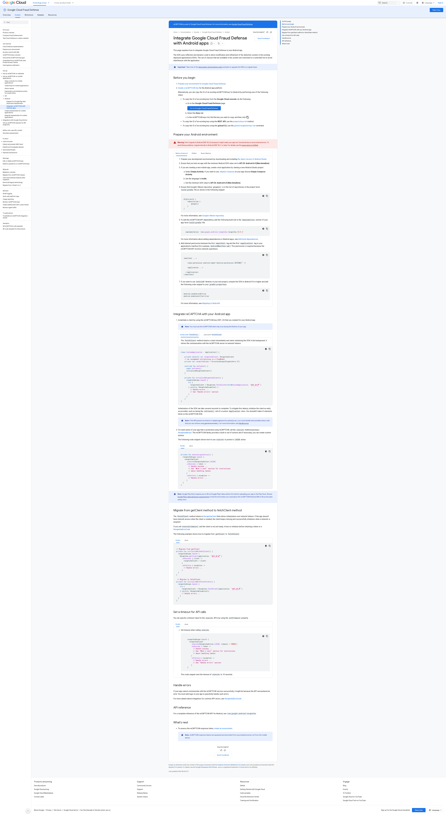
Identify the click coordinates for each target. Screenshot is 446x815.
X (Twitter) (347, 793)
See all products (40, 786)
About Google (39, 810)
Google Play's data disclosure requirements (193, 497)
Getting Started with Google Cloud (252, 789)
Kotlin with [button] (189, 335)
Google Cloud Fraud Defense (23, 9)
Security (196, 32)
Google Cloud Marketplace (43, 793)
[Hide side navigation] (28, 810)
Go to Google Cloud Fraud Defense (204, 108)
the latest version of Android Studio (252, 159)
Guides (18, 15)
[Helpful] (267, 32)
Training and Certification (249, 800)
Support (140, 789)
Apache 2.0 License (175, 767)
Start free (436, 10)
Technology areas (40, 3)
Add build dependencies (248, 239)
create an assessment (223, 728)
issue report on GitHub (250, 145)
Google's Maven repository (213, 216)
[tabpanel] (223, 231)
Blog (344, 786)
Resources (52, 15)
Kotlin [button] (182, 446)
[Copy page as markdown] (219, 43)
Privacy (49, 810)
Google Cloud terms (71, 810)
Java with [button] (212, 335)
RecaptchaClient (210, 516)
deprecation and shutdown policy (210, 67)
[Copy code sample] (267, 196)
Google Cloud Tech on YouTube (354, 800)
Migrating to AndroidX (211, 303)
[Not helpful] (271, 32)
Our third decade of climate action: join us (95, 810)
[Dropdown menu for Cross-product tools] (73, 3)
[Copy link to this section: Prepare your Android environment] (220, 134)
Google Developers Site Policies (206, 767)
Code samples (245, 793)
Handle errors (244, 423)
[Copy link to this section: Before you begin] (197, 78)
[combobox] (388, 3)
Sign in (440, 3)
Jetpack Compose (226, 172)
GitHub (242, 786)
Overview (7, 15)
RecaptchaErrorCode (181, 529)
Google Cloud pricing (41, 789)
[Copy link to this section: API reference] (193, 707)
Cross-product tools (62, 3)
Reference (29, 15)
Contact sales (39, 797)
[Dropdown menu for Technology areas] (49, 3)
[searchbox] (15, 22)
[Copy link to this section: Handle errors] (193, 685)
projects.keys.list (240, 121)
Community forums (144, 786)
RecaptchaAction (185, 433)
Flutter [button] (194, 153)
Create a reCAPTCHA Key (188, 88)
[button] (15, 73)
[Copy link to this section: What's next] (190, 722)
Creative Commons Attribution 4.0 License (232, 765)
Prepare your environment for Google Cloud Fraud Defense (202, 84)
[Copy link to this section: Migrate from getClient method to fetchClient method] (244, 510)
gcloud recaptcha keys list (244, 126)
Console (409, 3)
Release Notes (142, 793)
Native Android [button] (182, 153)
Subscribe (419, 810)
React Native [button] (206, 153)
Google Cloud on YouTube (352, 797)
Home (175, 32)
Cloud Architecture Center (249, 797)
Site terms (57, 810)
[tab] (182, 153)
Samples (40, 15)
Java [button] (191, 446)
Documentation (185, 32)
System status (142, 797)
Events (345, 789)
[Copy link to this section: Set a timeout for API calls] (208, 612)
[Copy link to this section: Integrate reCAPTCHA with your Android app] (232, 314)
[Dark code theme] (263, 196)
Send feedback (264, 38)
